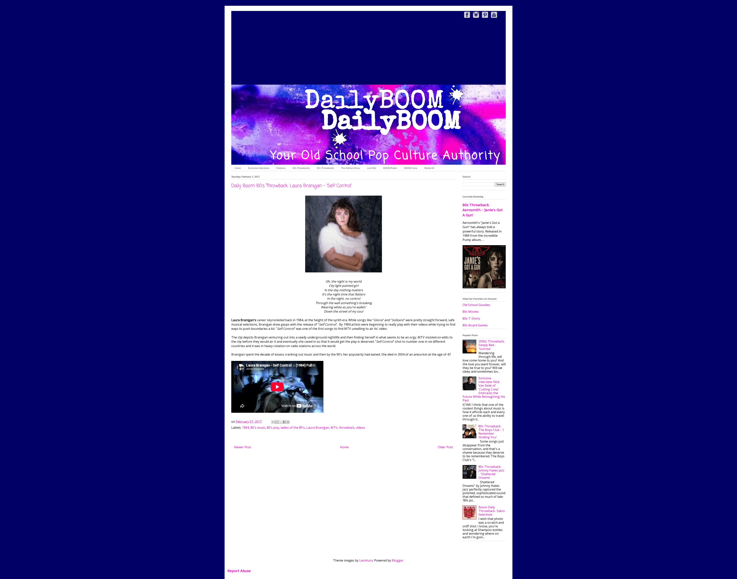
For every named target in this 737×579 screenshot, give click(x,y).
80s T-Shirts (471, 318)
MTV (333, 427)
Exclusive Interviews (258, 168)
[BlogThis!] (277, 422)
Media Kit (429, 168)
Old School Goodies (476, 305)
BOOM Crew (410, 168)
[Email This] (273, 422)
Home (238, 168)
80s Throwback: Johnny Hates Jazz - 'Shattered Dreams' (491, 472)
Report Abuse (239, 570)
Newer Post (242, 447)
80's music (257, 427)
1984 (245, 427)
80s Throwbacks (301, 168)
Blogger (397, 560)
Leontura (366, 560)
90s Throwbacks (325, 168)
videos (360, 427)
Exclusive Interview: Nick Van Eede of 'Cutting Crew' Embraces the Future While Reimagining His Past (484, 389)
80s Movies (471, 311)
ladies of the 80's (293, 427)
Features (281, 168)
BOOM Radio (390, 168)
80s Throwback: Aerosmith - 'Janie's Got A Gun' (483, 209)
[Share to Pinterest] (288, 422)
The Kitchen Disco (350, 168)
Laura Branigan (317, 427)
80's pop (273, 427)
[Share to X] (281, 422)
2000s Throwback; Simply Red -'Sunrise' (491, 345)
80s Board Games (475, 325)
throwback (346, 427)
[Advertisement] (368, 52)
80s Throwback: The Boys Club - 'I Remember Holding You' (491, 431)
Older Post (445, 447)
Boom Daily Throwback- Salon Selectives (491, 511)
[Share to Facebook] (284, 422)
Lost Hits (371, 168)
